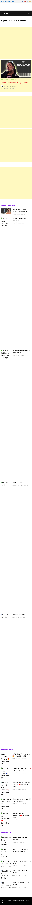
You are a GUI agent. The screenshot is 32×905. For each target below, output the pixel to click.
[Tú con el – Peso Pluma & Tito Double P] (6, 861)
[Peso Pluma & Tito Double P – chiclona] (6, 838)
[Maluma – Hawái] (6, 483)
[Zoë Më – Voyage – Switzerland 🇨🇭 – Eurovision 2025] (6, 814)
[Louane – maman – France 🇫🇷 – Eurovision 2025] (6, 769)
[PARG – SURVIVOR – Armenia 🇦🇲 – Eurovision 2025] (6, 754)
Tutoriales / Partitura (9, 80)
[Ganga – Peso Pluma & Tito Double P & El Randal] (6, 849)
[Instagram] (28, 1)
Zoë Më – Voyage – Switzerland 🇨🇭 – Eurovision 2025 (21, 815)
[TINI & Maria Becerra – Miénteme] (6, 219)
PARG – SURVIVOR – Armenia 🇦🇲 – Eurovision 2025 (21, 755)
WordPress (25, 900)
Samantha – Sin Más (18, 615)
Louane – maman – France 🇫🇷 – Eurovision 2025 (21, 769)
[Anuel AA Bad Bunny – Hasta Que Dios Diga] (6, 351)
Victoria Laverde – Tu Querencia (14, 82)
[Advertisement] (16, 43)
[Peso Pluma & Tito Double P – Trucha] (6, 871)
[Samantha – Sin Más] (6, 615)
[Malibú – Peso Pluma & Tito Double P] (6, 883)
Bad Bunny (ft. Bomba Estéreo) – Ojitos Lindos (19, 210)
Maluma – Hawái (17, 482)
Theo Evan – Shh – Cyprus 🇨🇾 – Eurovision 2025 (21, 800)
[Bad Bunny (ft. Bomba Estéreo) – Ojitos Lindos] (6, 210)
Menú (6, 13)
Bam (2, 902)
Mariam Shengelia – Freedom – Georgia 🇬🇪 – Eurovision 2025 (21, 784)
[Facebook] (23, 1)
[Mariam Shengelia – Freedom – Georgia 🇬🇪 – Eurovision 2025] (6, 783)
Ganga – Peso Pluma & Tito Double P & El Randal (20, 850)
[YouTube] (25, 1)
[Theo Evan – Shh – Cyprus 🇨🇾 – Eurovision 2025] (6, 799)
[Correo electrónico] (30, 1)
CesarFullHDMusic (11, 86)
